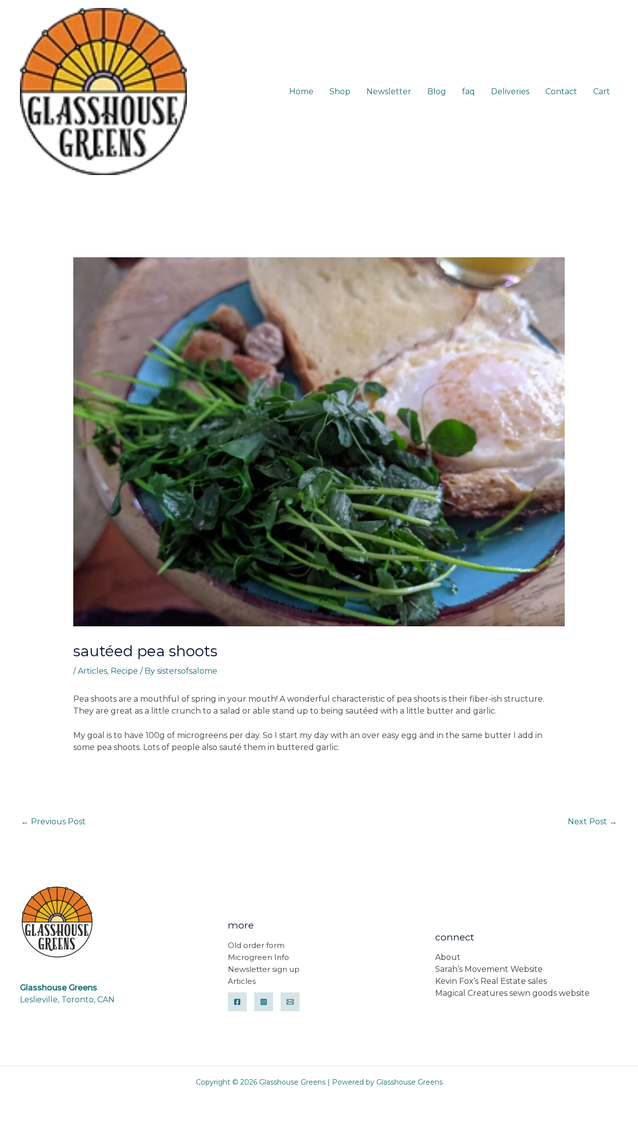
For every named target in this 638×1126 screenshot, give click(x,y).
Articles (92, 671)
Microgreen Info (258, 957)
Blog (436, 91)
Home (301, 91)
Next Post (592, 821)
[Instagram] (263, 1001)
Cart (601, 91)
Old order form (256, 945)
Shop (339, 91)
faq (468, 91)
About (448, 957)
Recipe (124, 671)
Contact (561, 91)
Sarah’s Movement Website (489, 969)
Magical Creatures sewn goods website (512, 993)
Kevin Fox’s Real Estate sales (491, 981)
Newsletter (388, 91)
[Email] (290, 1001)
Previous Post (53, 821)
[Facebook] (237, 1001)
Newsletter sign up (264, 969)
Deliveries (510, 91)
